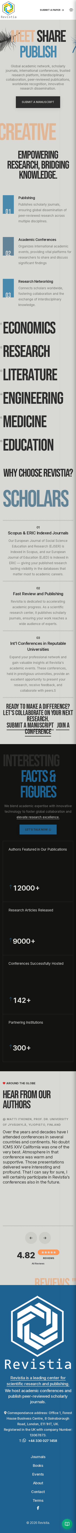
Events (38, 1474)
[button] (31, 1238)
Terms (38, 1500)
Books (38, 1465)
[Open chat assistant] (67, 1524)
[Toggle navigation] (71, 10)
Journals (38, 1457)
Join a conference (47, 728)
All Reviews (38, 1263)
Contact (38, 1492)
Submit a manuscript (30, 725)
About (38, 1483)
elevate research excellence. (38, 817)
